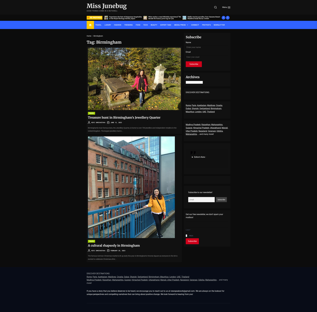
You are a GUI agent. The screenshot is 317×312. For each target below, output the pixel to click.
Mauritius (190, 112)
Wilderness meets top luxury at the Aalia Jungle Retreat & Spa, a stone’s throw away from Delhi (203, 18)
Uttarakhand (215, 128)
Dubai (188, 108)
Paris (194, 105)
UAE (204, 112)
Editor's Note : (200, 157)
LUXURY (108, 25)
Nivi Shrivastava (98, 122)
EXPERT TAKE (165, 25)
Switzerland (204, 108)
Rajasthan (205, 124)
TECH (145, 25)
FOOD (138, 25)
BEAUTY (154, 25)
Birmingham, (216, 108)
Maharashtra (217, 124)
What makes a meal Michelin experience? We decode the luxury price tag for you (125, 17)
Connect (195, 25)
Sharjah (195, 108)
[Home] (90, 25)
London (198, 112)
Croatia (219, 105)
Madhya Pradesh (193, 124)
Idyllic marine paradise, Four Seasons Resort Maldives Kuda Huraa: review (164, 17)
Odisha (220, 131)
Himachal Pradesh (201, 128)
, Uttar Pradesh (172, 280)
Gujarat (189, 128)
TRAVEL (98, 25)
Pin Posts (206, 25)
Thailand (211, 112)
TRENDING (128, 25)
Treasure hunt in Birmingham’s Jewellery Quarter (124, 117)
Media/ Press (180, 25)
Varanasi (212, 131)
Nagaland (202, 131)
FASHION (117, 25)
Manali (225, 128)
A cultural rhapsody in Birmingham (114, 245)
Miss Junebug (107, 6)
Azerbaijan (201, 105)
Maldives (211, 105)
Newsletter (219, 25)
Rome (188, 105)
